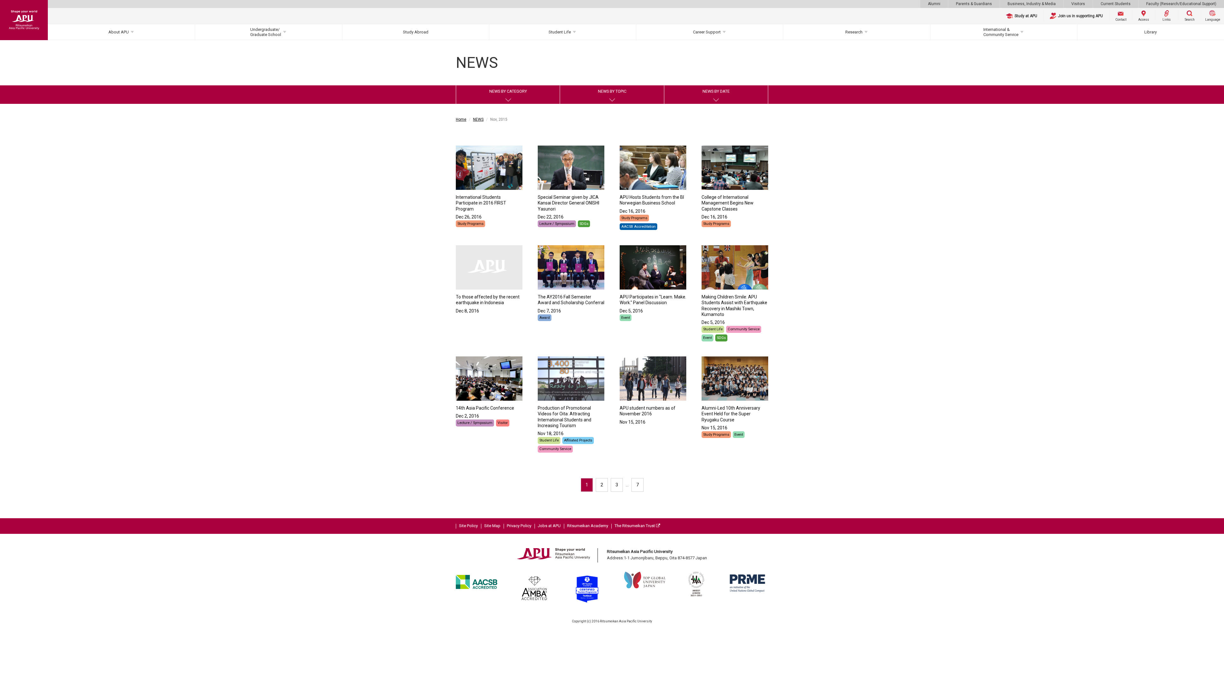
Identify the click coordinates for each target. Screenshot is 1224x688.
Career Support (707, 32)
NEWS (478, 119)
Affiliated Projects (578, 440)
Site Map (492, 525)
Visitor (503, 423)
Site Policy (468, 525)
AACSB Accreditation (638, 227)
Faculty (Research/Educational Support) (1181, 4)
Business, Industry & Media (1032, 4)
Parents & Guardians (974, 4)
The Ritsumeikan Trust (635, 525)
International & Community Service (1000, 32)
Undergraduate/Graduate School (265, 32)
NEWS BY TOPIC (612, 91)
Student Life (560, 32)
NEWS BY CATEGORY (508, 91)
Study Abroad (415, 32)
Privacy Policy (519, 525)
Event (625, 318)
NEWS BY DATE (716, 91)
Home (461, 119)
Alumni (934, 4)
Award (544, 318)
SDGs (583, 224)
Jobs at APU (549, 525)
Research (854, 32)
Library (1150, 32)
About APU (118, 32)
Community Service (744, 329)
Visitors (1078, 4)
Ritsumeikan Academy (587, 525)
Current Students (1116, 4)
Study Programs (470, 224)
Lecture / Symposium (556, 224)
